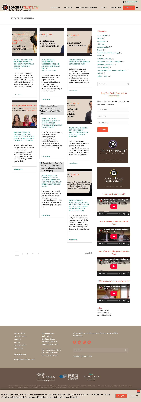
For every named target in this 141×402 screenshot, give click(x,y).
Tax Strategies (102, 67)
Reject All (134, 396)
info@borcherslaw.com (24, 359)
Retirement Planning (105, 64)
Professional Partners (86, 8)
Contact (129, 8)
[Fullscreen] (128, 214)
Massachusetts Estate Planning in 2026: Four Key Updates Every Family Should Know (52, 123)
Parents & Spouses (104, 59)
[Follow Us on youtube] (89, 342)
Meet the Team (20, 336)
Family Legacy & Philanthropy (108, 53)
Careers (17, 339)
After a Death (102, 35)
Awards (100, 38)
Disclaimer (77, 356)
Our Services (19, 333)
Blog (103, 8)
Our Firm (68, 8)
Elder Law (100, 44)
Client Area (115, 8)
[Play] (100, 214)
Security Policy (20, 345)
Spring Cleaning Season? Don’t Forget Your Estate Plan (79, 62)
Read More (18, 95)
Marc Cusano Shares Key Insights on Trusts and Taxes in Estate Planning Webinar (78, 132)
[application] (113, 206)
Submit (102, 129)
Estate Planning (103, 47)
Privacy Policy (87, 356)
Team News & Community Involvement (111, 70)
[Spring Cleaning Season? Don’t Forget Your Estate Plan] (79, 42)
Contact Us (18, 348)
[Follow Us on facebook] (74, 342)
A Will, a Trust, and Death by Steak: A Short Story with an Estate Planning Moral (24, 64)
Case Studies (101, 41)
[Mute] (124, 214)
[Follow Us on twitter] (84, 342)
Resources (55, 8)
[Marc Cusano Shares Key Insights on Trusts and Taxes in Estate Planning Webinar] (79, 110)
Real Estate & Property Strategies (109, 62)
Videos (99, 73)
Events (99, 50)
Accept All (121, 396)
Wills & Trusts (102, 76)
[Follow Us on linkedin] (79, 342)
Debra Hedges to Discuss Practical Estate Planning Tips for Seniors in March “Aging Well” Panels (24, 136)
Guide (99, 56)
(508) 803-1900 (131, 2)
